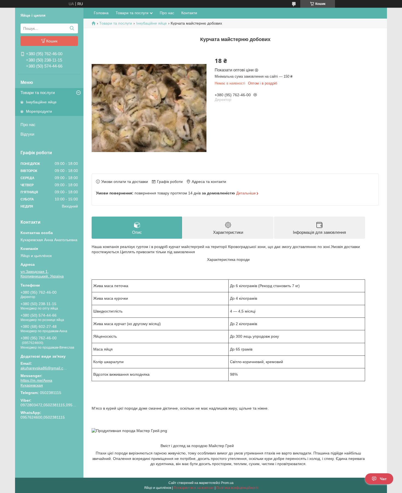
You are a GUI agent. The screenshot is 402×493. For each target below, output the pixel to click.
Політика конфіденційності (237, 488)
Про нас (28, 124)
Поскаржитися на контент (194, 488)
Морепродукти (39, 111)
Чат (383, 479)
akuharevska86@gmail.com (44, 368)
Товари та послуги (38, 92)
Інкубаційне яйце (41, 102)
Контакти (189, 13)
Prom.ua (227, 483)
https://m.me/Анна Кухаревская (36, 382)
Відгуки (27, 134)
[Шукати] (72, 28)
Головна (101, 13)
